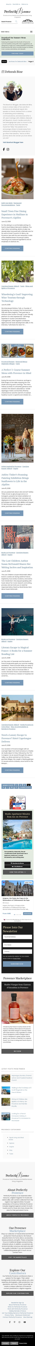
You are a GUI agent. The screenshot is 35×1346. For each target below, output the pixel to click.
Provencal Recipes (7, 362)
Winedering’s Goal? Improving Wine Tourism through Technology (17, 297)
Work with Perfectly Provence (18, 1309)
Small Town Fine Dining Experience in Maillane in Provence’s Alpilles (14, 214)
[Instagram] (8, 150)
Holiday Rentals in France (17, 1311)
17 (16, 787)
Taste (18, 205)
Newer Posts (8, 785)
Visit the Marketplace (17, 1257)
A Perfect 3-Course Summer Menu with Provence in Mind (16, 371)
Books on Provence (8, 553)
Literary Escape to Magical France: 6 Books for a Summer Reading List (16, 651)
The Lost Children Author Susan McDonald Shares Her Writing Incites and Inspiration (17, 564)
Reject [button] (14, 1343)
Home (4, 61)
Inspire (15, 469)
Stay (10, 1150)
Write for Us (24, 4)
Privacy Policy (16, 958)
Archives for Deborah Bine (17, 61)
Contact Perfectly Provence (12, 1317)
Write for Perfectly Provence (17, 1307)
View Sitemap (27, 1317)
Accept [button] (5, 1343)
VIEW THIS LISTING (17, 872)
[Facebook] (4, 150)
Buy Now (17, 1055)
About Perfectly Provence (17, 1215)
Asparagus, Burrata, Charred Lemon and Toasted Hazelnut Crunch (22, 1078)
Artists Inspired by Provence (11, 466)
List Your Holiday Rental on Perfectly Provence (17, 1313)
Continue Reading (12, 248)
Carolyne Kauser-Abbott (10, 286)
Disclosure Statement (22, 1315)
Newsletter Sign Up (17, 1303)
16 (12, 787)
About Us (8, 4)
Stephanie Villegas (8, 364)
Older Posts (25, 787)
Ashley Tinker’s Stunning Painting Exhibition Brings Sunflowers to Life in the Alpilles (15, 479)
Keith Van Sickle (7, 203)
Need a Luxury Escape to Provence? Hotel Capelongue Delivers (16, 738)
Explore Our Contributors (17, 1293)
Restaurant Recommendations (11, 204)
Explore (11, 1143)
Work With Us (16, 4)
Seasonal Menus (21, 362)
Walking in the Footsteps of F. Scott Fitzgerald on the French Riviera (22, 1090)
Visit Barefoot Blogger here (13, 142)
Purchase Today (17, 53)
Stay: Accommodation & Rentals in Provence (14, 728)
